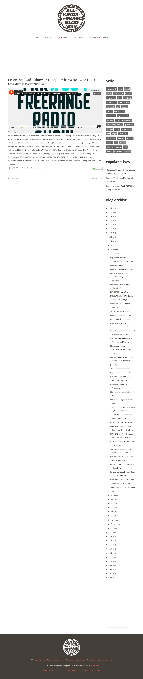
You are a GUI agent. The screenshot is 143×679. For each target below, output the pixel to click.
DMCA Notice (95, 670)
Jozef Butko (95, 666)
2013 (111, 549)
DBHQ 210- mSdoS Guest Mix (121, 422)
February (114, 524)
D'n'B (55, 38)
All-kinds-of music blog (71, 19)
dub (117, 107)
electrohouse (119, 111)
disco (119, 98)
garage (119, 125)
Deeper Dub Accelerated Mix (120, 315)
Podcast (64, 38)
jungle (114, 134)
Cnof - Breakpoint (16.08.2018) (121, 269)
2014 (111, 545)
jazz (108, 134)
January (114, 528)
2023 (111, 220)
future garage (126, 120)
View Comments (38, 168)
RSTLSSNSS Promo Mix (119, 292)
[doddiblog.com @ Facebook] (76, 660)
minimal (121, 138)
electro (109, 111)
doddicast (127, 98)
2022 (111, 224)
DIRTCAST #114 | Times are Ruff (122, 479)
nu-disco (129, 138)
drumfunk (110, 107)
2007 (111, 573)
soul (125, 147)
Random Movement (114, 147)
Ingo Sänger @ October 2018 (121, 373)
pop (116, 142)
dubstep (124, 107)
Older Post (95, 178)
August (113, 499)
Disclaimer (83, 670)
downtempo (111, 102)
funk (117, 120)
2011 (111, 557)
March (113, 520)
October (114, 253)
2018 (111, 241)
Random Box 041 (116, 265)
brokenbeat (118, 93)
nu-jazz (109, 142)
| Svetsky (113, 365)
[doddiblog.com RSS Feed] (38, 660)
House (46, 38)
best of (127, 89)
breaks (109, 93)
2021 (111, 229)
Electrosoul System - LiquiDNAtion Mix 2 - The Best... (120, 349)
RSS (87, 38)
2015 (111, 540)
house (117, 129)
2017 (111, 532)
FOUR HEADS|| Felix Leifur (120, 319)
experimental (123, 116)
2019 (111, 237)
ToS (61, 670)
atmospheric (111, 89)
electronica (111, 116)
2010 (111, 561)
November (115, 249)
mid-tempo (111, 138)
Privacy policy (71, 670)
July (112, 503)
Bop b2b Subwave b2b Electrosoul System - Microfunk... (119, 276)
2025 (111, 212)
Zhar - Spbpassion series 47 (120, 369)
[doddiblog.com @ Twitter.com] (56, 660)
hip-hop (110, 129)
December (115, 245)
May (112, 512)
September (115, 495)
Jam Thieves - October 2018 (120, 483)
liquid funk (123, 134)
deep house (111, 98)
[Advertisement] (71, 56)
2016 (111, 536)
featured (110, 120)
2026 (111, 208)
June (113, 507)
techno (128, 151)
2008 (111, 569)
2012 (111, 553)
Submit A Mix (77, 38)
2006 (111, 578)
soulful (109, 151)
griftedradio (129, 125)
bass (120, 89)
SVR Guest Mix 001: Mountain (121, 311)
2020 (111, 233)
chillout (128, 93)
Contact (105, 38)
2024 (111, 216)
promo (122, 142)
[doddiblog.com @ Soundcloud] (99, 660)
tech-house (118, 151)
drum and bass (123, 102)
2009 (111, 565)
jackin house (126, 129)
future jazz (111, 125)
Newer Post (16, 178)
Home (37, 38)
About (95, 38)
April (113, 516)
